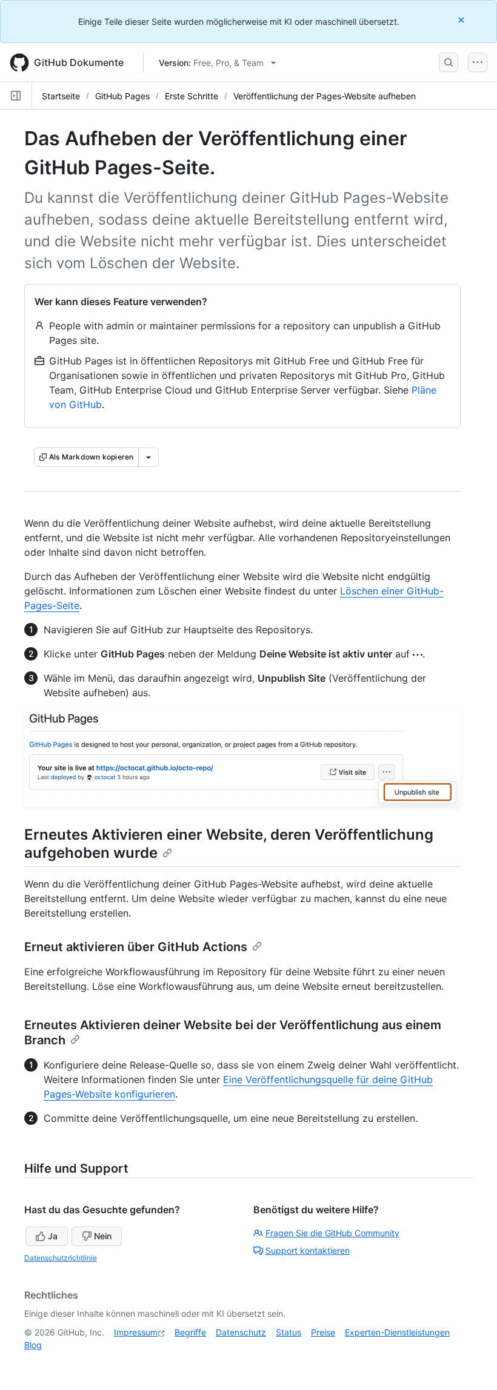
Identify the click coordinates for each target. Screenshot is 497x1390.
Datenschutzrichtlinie (60, 1257)
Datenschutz (241, 1332)
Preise (323, 1332)
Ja (53, 1236)
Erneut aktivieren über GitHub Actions (135, 947)
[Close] (462, 20)
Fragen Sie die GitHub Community (332, 1233)
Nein (103, 1236)
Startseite (61, 96)
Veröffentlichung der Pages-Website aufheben (324, 96)
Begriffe (190, 1332)
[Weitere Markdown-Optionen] (148, 457)
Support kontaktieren (307, 1250)
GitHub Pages (122, 96)
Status (288, 1332)
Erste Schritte (191, 96)
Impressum (136, 1332)
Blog (33, 1345)
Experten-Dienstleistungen (397, 1332)
